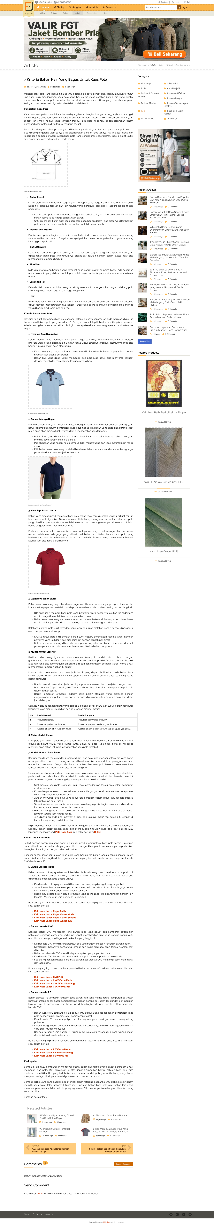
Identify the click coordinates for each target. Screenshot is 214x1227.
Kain (160, 65)
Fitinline (106, 1222)
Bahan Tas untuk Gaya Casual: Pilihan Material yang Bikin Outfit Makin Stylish (170, 302)
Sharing (60, 7)
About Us (93, 7)
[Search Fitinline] (179, 7)
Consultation (92, 13)
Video (42, 13)
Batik (143, 88)
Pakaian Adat (147, 118)
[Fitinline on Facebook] (184, 1214)
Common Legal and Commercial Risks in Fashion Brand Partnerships (168, 328)
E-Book (54, 13)
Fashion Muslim (148, 103)
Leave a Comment (123, 1164)
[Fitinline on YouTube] (171, 1214)
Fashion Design (174, 98)
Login (40, 1193)
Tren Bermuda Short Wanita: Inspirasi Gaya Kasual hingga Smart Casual (169, 243)
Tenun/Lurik (172, 118)
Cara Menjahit (174, 88)
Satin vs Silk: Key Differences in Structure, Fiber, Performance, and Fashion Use (168, 272)
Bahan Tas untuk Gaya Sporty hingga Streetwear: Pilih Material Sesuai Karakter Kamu (169, 215)
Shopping (76, 7)
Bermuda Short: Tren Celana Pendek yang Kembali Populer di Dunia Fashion (169, 287)
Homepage (142, 65)
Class (106, 13)
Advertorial (172, 83)
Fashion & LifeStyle (176, 93)
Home (26, 1214)
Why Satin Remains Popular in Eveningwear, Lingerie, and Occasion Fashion (169, 230)
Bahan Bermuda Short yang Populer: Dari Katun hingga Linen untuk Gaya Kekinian (169, 200)
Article (78, 13)
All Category (146, 83)
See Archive (145, 341)
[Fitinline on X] (190, 1214)
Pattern (66, 13)
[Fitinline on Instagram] (177, 1214)
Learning (44, 7)
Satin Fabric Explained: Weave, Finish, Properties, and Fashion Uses (169, 316)
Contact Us (110, 7)
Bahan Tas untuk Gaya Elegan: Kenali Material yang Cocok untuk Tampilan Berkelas (169, 257)
